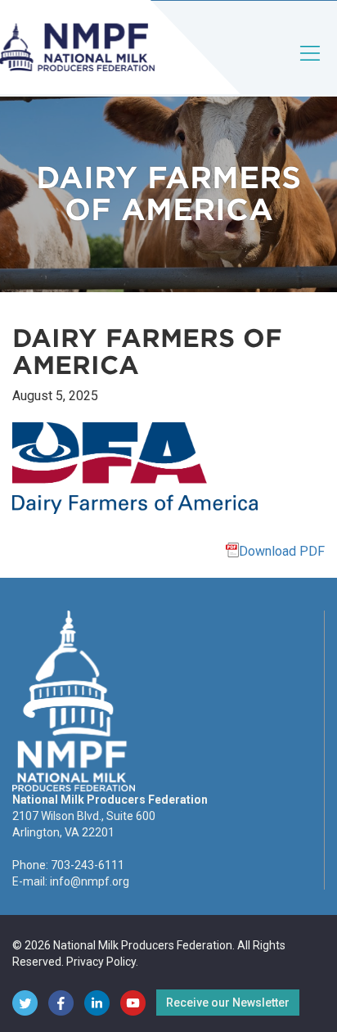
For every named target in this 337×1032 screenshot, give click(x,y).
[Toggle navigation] (310, 67)
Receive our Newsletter (228, 1002)
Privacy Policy (101, 961)
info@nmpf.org (89, 881)
